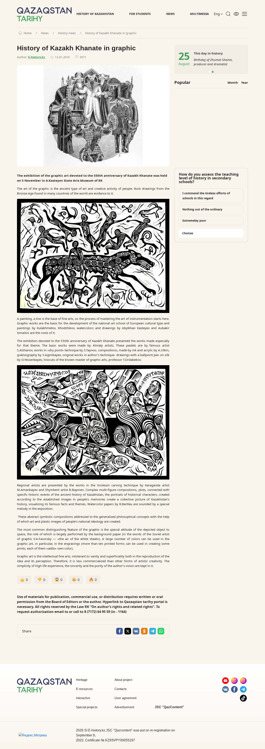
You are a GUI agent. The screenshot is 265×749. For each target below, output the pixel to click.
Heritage (81, 679)
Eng (217, 14)
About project (123, 679)
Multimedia (199, 14)
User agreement (125, 698)
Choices (187, 233)
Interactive (83, 698)
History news (67, 33)
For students (140, 14)
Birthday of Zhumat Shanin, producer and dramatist (213, 62)
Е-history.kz (36, 57)
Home (28, 33)
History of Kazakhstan (95, 14)
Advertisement (124, 707)
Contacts (120, 689)
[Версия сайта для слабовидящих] (236, 14)
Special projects (87, 707)
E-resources (84, 689)
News (170, 14)
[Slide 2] (212, 72)
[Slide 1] (210, 72)
